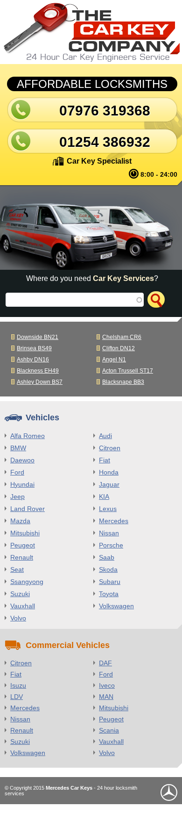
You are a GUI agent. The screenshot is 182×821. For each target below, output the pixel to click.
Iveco (107, 685)
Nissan (109, 533)
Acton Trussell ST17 (127, 370)
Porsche (111, 545)
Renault (21, 557)
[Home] (91, 32)
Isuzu (18, 685)
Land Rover (27, 508)
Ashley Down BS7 (40, 382)
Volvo (18, 618)
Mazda (20, 521)
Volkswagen (116, 606)
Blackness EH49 (38, 370)
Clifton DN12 (118, 348)
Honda (109, 472)
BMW (18, 448)
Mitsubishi (25, 533)
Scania (109, 730)
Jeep (17, 496)
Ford (17, 472)
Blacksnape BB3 (123, 382)
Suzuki (20, 594)
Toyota (109, 594)
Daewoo (22, 460)
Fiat (104, 460)
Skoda (108, 569)
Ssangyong (26, 581)
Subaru (109, 581)
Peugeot (22, 545)
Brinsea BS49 (34, 348)
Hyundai (22, 484)
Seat (17, 569)
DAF (105, 663)
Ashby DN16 (33, 359)
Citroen (109, 448)
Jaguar (109, 484)
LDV (16, 696)
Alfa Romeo (27, 435)
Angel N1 (114, 359)
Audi (105, 435)
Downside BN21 (37, 337)
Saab (106, 557)
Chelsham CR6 (121, 337)
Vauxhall (22, 606)
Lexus (108, 508)
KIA (104, 496)
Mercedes (113, 521)
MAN (106, 696)
